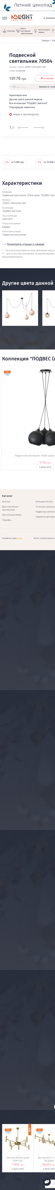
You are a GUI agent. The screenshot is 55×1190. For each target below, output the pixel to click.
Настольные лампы (11, 515)
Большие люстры (44, 501)
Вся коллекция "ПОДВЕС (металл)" (28, 103)
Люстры (6, 501)
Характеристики (18, 95)
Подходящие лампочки (22, 107)
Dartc (20, 538)
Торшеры (6, 520)
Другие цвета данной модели (25, 99)
